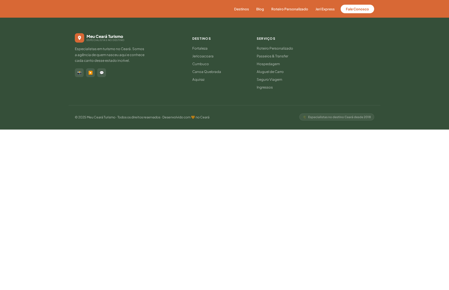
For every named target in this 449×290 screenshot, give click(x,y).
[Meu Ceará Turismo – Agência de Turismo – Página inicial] (98, 9)
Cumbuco (200, 64)
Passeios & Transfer (272, 56)
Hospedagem (268, 64)
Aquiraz (198, 79)
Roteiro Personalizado (289, 9)
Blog (260, 9)
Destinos (241, 9)
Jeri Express (325, 9)
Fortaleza (200, 48)
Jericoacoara (203, 56)
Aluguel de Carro (270, 71)
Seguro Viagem (269, 79)
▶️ (90, 72)
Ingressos (265, 87)
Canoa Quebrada (206, 71)
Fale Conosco (357, 9)
